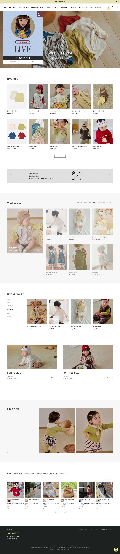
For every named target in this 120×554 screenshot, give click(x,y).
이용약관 (96, 529)
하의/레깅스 (49, 7)
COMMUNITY (98, 7)
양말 (80, 7)
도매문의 (111, 529)
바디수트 (100, 202)
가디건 (9, 300)
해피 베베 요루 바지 (33, 146)
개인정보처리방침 (104, 529)
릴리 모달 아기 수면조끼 (77, 111)
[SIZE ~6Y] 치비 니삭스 (97, 272)
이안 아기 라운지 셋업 (54, 146)
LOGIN (109, 7)
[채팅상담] (116, 549)
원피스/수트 (56, 7)
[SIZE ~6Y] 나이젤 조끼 (12, 111)
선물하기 (92, 7)
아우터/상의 (42, 7)
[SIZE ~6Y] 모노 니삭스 (74, 272)
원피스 (94, 202)
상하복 (85, 202)
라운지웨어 (10, 307)
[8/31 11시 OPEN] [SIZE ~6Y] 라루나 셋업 (36, 326)
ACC (87, 7)
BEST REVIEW (14, 473)
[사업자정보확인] (86, 547)
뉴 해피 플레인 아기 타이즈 (97, 237)
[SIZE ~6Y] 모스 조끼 (34, 111)
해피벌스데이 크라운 (97, 146)
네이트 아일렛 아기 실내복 (55, 111)
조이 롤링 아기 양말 (50, 237)
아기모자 (9, 316)
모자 (84, 7)
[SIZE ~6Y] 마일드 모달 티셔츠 (14, 146)
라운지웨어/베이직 (65, 7)
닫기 (33, 61)
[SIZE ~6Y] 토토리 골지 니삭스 (76, 237)
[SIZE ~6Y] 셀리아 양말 (98, 111)
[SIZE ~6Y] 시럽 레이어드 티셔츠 (79, 146)
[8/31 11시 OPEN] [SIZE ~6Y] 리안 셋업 (58, 326)
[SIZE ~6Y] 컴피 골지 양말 (52, 272)
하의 (81, 202)
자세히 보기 (12, 443)
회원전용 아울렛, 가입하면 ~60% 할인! (60, 1)
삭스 (108, 202)
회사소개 (81, 529)
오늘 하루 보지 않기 (13, 61)
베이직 (89, 202)
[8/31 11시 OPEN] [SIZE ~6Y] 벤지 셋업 (102, 326)
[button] (118, 39)
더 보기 (59, 156)
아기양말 (9, 313)
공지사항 (86, 529)
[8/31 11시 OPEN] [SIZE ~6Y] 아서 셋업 (80, 326)
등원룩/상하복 (74, 7)
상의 (78, 202)
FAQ (91, 529)
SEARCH (113, 7)
